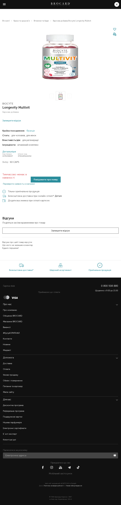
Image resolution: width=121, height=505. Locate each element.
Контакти (7, 338)
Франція (30, 130)
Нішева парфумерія (12, 422)
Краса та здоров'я (22, 21)
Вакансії (6, 327)
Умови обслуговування (74, 486)
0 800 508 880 (109, 285)
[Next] (69, 96)
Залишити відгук (60, 230)
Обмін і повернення (12, 380)
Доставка (7, 363)
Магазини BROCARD (12, 321)
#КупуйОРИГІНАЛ (11, 333)
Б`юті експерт (10, 434)
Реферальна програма (13, 411)
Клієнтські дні (9, 439)
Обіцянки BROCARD (12, 316)
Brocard (5, 21)
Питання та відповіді (13, 386)
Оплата (6, 369)
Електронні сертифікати (14, 428)
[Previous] (51, 96)
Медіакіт (7, 350)
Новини (6, 344)
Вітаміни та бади (41, 21)
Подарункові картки (12, 417)
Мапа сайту (8, 392)
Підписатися (115, 455)
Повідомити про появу (46, 179)
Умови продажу (10, 375)
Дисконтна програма (13, 405)
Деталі (58, 196)
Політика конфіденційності (54, 486)
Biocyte (7, 103)
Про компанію (10, 310)
